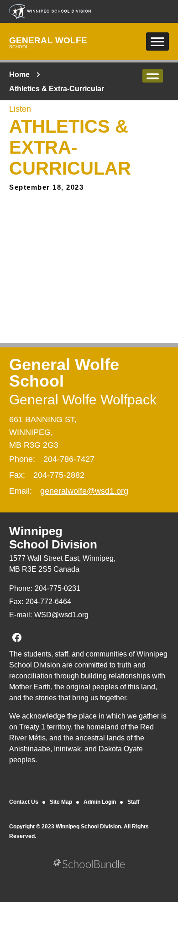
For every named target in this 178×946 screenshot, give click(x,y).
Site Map (61, 802)
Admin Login (100, 802)
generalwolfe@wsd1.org (84, 491)
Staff (133, 802)
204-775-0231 (57, 588)
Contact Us (23, 802)
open (152, 76)
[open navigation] (157, 41)
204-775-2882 (58, 475)
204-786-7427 (68, 459)
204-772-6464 (48, 601)
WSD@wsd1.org (61, 615)
